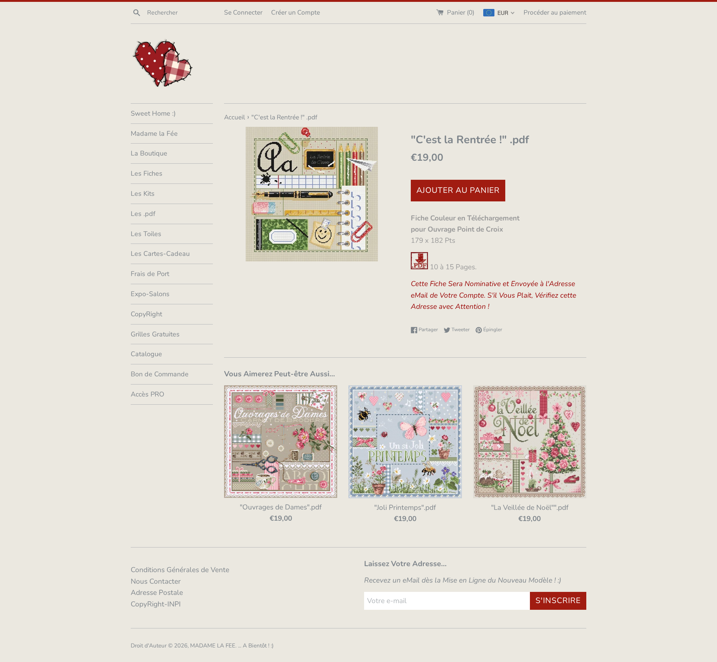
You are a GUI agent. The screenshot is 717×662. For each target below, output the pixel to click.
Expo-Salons (150, 293)
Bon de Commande (160, 374)
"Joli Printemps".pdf (405, 507)
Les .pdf (143, 213)
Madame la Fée (154, 133)
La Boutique (149, 153)
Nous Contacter (156, 581)
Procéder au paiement (555, 12)
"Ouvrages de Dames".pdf (281, 507)
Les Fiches (146, 173)
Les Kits (143, 193)
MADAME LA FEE (212, 645)
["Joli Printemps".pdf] (405, 441)
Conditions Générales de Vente (180, 570)
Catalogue (146, 353)
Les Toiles (146, 233)
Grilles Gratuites (155, 334)
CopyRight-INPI (156, 604)
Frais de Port (150, 273)
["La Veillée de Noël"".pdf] (529, 441)
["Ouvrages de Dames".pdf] (280, 441)
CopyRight (146, 314)
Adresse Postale (157, 592)
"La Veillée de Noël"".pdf (529, 507)
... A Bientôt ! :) (256, 645)
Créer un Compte (295, 12)
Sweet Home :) (153, 113)
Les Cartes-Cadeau (160, 253)
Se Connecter (243, 12)
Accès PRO (147, 394)
